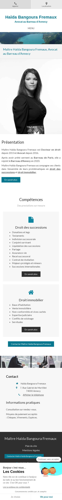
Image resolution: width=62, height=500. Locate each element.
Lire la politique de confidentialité (16, 487)
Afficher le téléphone (33, 394)
